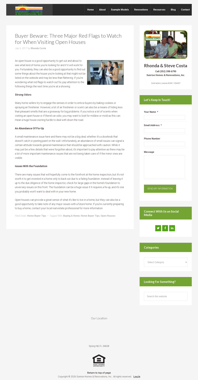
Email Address (153, 125)
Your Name (151, 112)
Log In (136, 376)
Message (149, 152)
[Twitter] (158, 228)
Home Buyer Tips (36, 215)
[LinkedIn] (172, 228)
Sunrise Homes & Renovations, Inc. (29, 10)
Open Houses (108, 215)
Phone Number (152, 138)
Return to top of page (99, 372)
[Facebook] (165, 228)
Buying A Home (71, 215)
